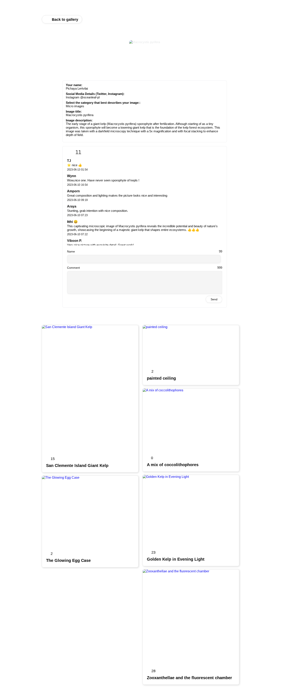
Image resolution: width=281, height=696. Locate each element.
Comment (73, 267)
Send (214, 299)
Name (71, 251)
